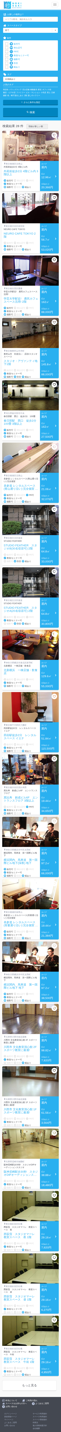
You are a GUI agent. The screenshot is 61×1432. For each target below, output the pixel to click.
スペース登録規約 (40, 1420)
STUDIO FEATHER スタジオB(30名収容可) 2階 (20, 547)
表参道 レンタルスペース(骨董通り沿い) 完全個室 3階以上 (20, 924)
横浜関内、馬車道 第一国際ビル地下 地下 (20, 986)
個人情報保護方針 (40, 1425)
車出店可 (18, 48)
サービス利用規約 (40, 1414)
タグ (9, 74)
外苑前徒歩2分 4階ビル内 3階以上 (21, 173)
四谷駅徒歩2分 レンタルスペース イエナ (20, 737)
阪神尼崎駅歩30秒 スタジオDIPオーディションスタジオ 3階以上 (21, 1173)
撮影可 (17, 59)
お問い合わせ (9, 1425)
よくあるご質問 (10, 1423)
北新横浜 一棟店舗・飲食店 (20, 672)
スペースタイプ (14, 25)
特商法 (35, 1423)
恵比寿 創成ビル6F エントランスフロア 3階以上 (21, 799)
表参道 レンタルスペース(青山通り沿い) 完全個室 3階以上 (20, 487)
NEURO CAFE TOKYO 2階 (20, 235)
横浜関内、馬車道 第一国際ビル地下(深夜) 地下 (20, 861)
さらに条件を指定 (31, 102)
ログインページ (10, 1414)
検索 (32, 112)
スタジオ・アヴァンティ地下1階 (20, 363)
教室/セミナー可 (21, 55)
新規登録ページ (10, 1417)
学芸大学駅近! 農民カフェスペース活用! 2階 (21, 300)
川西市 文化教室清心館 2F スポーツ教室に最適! (20, 1049)
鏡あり (17, 67)
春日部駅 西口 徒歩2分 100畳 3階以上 (21, 422)
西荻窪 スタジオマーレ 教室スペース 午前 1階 (20, 1360)
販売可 (17, 44)
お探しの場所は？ (15, 14)
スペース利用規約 (40, 1417)
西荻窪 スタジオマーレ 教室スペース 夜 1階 (20, 1236)
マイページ (8, 1420)
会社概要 (36, 1428)
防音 (16, 63)
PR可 (16, 51)
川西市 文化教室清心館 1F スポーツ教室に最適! (20, 1111)
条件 (9, 38)
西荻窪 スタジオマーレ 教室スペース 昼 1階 (20, 1298)
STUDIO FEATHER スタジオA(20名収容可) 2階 (20, 609)
